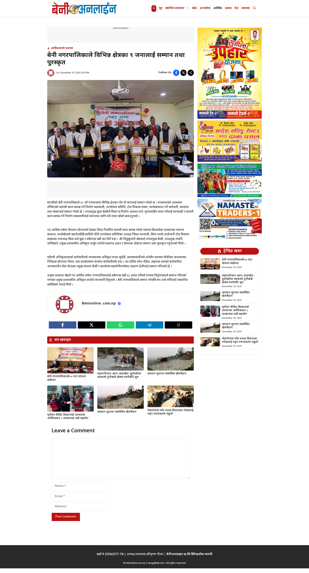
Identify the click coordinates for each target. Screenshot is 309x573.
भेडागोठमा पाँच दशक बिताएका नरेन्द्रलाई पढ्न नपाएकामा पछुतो (170, 412)
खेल (194, 8)
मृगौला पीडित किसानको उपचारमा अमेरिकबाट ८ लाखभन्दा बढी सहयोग (67, 416)
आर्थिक (217, 8)
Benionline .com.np (99, 303)
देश (236, 8)
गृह (160, 8)
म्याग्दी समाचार (65, 48)
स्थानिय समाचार (174, 8)
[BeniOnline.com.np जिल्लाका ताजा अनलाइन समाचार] (85, 8)
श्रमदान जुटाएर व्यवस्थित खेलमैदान (167, 374)
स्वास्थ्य (245, 8)
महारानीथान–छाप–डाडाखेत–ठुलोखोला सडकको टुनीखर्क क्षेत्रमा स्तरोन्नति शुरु (119, 375)
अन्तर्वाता (205, 8)
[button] (254, 8)
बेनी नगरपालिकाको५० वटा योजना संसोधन (66, 378)
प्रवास (228, 8)
